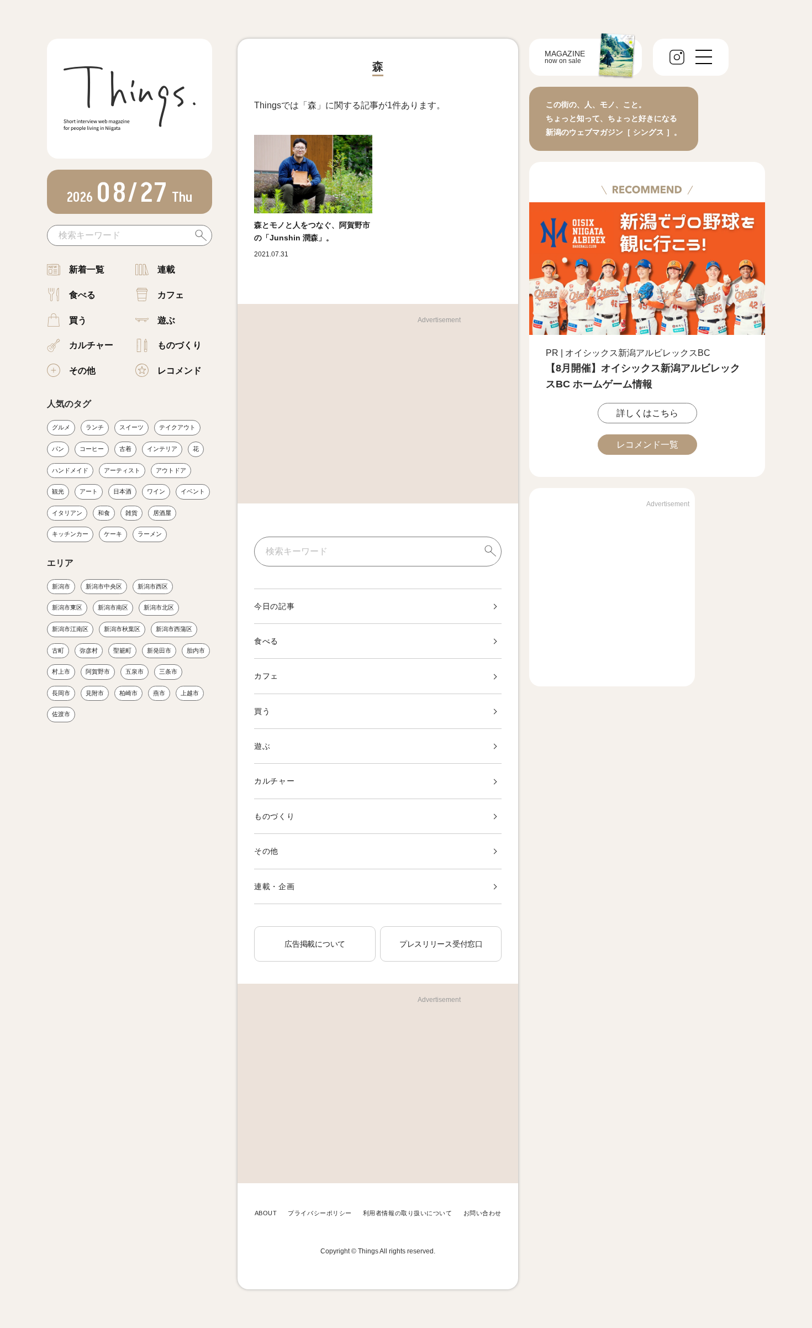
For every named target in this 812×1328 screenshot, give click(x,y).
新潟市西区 (153, 586)
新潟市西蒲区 (174, 629)
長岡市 (61, 693)
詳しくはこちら (647, 413)
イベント (193, 491)
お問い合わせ (482, 1213)
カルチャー (91, 345)
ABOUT (266, 1213)
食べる (82, 295)
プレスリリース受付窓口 (441, 943)
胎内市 (196, 650)
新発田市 (159, 650)
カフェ (170, 295)
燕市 (159, 693)
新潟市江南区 (70, 629)
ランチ (95, 427)
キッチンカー (70, 534)
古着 (125, 448)
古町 (58, 650)
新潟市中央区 (104, 586)
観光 (58, 491)
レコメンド (179, 370)
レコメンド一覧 (647, 444)
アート (89, 491)
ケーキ (113, 534)
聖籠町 (122, 650)
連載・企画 (274, 886)
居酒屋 (162, 513)
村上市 (61, 671)
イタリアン (67, 513)
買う (78, 320)
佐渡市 (61, 714)
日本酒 (122, 491)
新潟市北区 (159, 607)
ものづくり (179, 345)
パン (58, 448)
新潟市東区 (67, 607)
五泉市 (134, 671)
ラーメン (150, 534)
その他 (82, 370)
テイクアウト (177, 427)
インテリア (162, 448)
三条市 (168, 671)
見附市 (95, 693)
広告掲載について (314, 943)
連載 (166, 269)
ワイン (156, 491)
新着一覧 (86, 269)
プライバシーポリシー (320, 1213)
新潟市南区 (113, 607)
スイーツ (131, 427)
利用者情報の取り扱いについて (407, 1213)
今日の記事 (274, 606)
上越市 (190, 693)
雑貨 (131, 513)
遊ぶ (166, 320)
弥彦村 (89, 650)
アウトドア (171, 470)
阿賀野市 (98, 671)
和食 (104, 513)
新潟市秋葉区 (122, 629)
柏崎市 (128, 693)
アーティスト (122, 470)
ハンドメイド (70, 470)
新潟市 (61, 586)
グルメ (61, 427)
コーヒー (92, 448)
